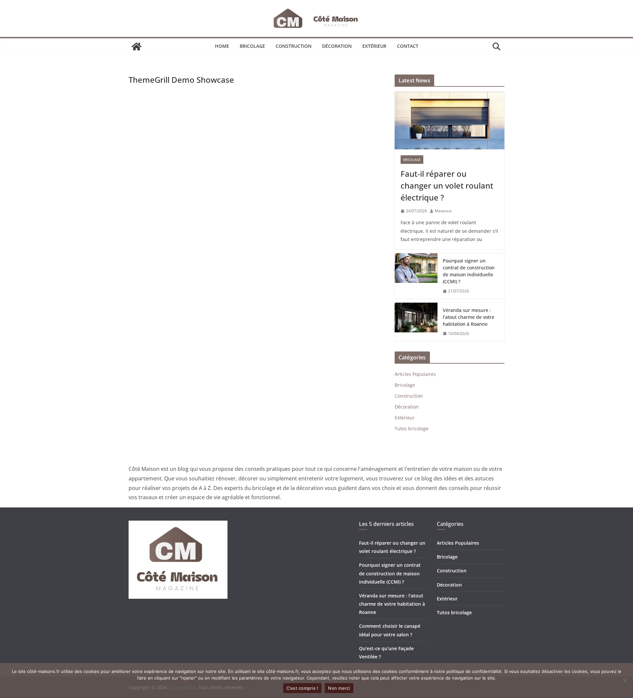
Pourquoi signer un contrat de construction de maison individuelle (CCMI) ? (469, 271)
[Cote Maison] (136, 46)
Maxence (443, 211)
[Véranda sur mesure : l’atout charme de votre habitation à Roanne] (416, 322)
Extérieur (374, 46)
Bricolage (252, 46)
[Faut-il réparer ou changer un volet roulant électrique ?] (449, 120)
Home (222, 46)
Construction (294, 46)
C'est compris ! (302, 688)
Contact (407, 46)
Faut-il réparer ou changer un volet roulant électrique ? (447, 185)
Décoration (337, 46)
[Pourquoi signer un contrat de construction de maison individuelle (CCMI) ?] (416, 276)
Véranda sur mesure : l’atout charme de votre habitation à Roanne (468, 317)
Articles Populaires (415, 374)
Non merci (339, 688)
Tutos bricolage (412, 428)
